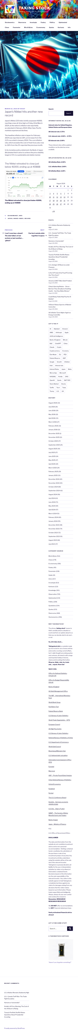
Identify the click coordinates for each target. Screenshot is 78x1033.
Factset (51, 793)
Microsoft (63, 373)
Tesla (64, 387)
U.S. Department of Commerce (59, 742)
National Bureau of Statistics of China (61, 738)
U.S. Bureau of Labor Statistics (58, 715)
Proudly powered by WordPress (14, 1028)
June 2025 (52, 456)
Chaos (7, 27)
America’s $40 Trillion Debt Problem (60, 281)
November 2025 (54, 437)
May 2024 (52, 506)
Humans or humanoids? (56, 241)
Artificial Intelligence (56, 336)
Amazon (65, 329)
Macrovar (52, 771)
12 (57, 197)
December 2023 (54, 525)
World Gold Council (55, 746)
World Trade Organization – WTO (59, 720)
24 (50, 204)
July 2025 (52, 452)
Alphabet (57, 329)
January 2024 (53, 521)
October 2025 (53, 441)
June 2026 (52, 410)
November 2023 (54, 529)
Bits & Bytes (28, 27)
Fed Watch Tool (54, 707)
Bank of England (55, 340)
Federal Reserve (55, 358)
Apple (66, 332)
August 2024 (53, 494)
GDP (64, 358)
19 (57, 200)
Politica (52, 22)
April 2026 (52, 418)
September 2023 (54, 536)
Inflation (67, 362)
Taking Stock (34, 8)
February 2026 (53, 426)
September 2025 (54, 445)
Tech (58, 387)
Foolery (43, 22)
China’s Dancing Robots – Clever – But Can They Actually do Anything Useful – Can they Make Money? (60, 289)
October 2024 (53, 487)
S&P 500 (67, 380)
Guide (50, 575)
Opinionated (63, 22)
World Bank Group (54, 702)
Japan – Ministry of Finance (57, 824)
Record (28, 218)
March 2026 (53, 422)
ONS (66, 376)
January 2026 (53, 429)
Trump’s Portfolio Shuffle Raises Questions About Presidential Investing (59, 257)
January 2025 (53, 475)
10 (50, 197)
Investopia (33, 22)
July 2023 (52, 544)
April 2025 (52, 464)
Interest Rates (54, 369)
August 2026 (53, 403)
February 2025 (53, 471)
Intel (51, 365)
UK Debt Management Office (58, 691)
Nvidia (60, 376)
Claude (52, 347)
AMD (51, 332)
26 (57, 204)
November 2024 (54, 483)
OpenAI (52, 380)
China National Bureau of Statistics (60, 780)
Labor (63, 809)
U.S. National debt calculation (58, 755)
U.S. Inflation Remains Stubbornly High (16, 992)
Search (51, 109)
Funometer (16, 27)
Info (69, 27)
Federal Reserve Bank (56, 711)
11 (53, 197)
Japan (10, 218)
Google (52, 362)
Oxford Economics (55, 784)
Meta (70, 369)
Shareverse (22, 22)
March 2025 (53, 468)
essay (22, 108)
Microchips (53, 373)
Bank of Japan (53, 820)
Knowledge (52, 590)
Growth (59, 362)
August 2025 (53, 448)
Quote (59, 380)
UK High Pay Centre (55, 729)
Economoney (40, 27)
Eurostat (51, 766)
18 (53, 200)
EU (60, 354)
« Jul (53, 211)
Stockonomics (9, 22)
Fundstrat (52, 789)
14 (64, 197)
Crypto (59, 347)
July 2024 (52, 498)
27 (61, 204)
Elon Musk (53, 354)
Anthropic (59, 332)
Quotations (52, 605)
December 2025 (54, 433)
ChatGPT (58, 343)
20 (61, 200)
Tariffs (52, 387)
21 (64, 200)
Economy (65, 351)
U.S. (58, 391)
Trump (52, 391)
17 (50, 200)
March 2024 (53, 513)
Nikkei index (19, 218)
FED (65, 354)
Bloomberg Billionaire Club (57, 751)
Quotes (51, 27)
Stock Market (54, 384)
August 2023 (53, 540)
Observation (53, 594)
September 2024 (54, 490)
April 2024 (52, 509)
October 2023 (53, 532)
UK (63, 391)
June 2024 (52, 502)
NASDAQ (53, 376)
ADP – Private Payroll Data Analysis (60, 775)
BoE (51, 343)
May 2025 (52, 460)
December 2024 (54, 479)
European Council (54, 724)
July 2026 (52, 407)
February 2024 (53, 517)
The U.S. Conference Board (57, 797)
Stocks (63, 384)
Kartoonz (61, 27)
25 (53, 204)
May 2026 (52, 414)
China (65, 343)
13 (61, 197)
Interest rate (59, 365)
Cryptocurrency (55, 351)
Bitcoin (65, 340)
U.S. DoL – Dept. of (55, 809)
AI (50, 329)
